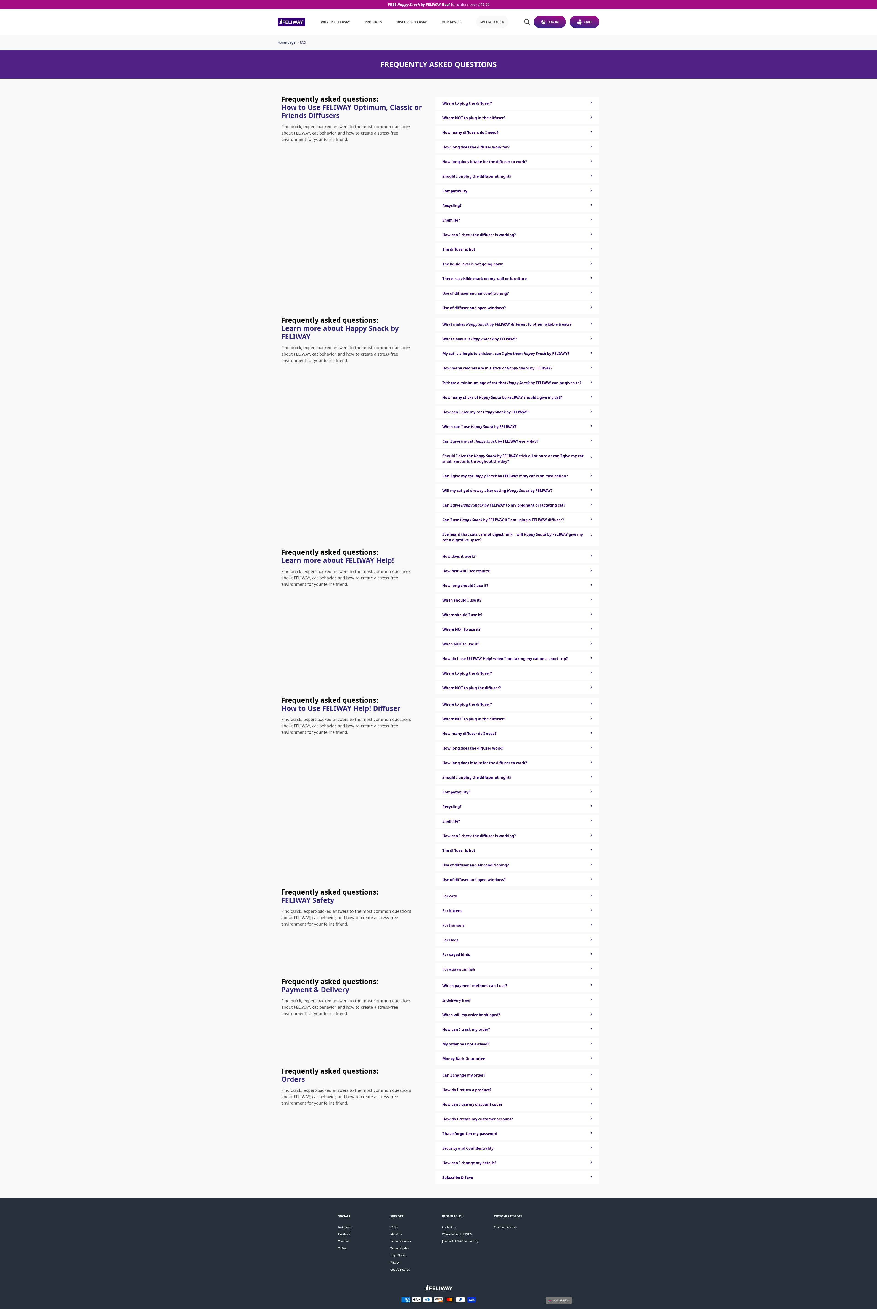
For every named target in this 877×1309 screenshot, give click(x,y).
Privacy (394, 1262)
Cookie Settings (400, 1270)
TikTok (342, 1248)
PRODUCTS (373, 22)
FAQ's (394, 1227)
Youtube (343, 1241)
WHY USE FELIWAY (335, 22)
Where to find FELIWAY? (457, 1234)
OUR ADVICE (451, 22)
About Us (396, 1234)
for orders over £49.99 (438, 4)
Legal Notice (398, 1255)
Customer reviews (505, 1227)
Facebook (344, 1234)
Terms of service (400, 1241)
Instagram (344, 1227)
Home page (286, 42)
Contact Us (449, 1227)
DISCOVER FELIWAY (412, 22)
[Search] (527, 22)
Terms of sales (399, 1248)
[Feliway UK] (291, 22)
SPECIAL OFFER (492, 22)
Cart (588, 22)
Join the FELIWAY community (460, 1241)
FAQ (303, 42)
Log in (553, 22)
